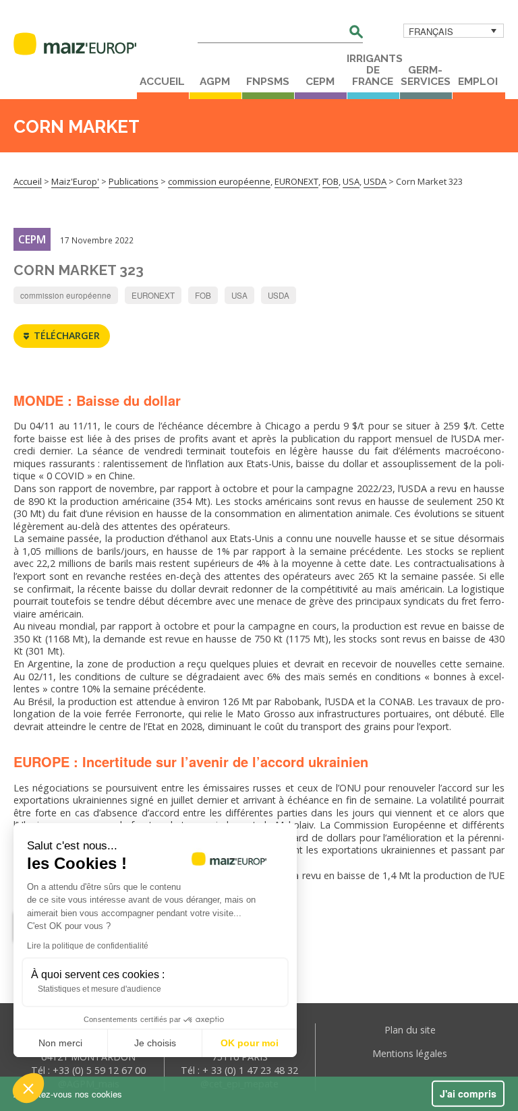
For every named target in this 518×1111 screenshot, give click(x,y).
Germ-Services (426, 76)
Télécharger (67, 335)
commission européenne (65, 295)
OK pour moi (250, 1043)
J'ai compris (468, 1093)
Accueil (162, 82)
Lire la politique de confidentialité (87, 946)
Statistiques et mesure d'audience (99, 989)
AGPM (215, 82)
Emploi (478, 82)
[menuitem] (453, 31)
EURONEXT (153, 295)
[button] (28, 1088)
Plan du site (410, 1029)
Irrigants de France (373, 70)
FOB (203, 295)
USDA (278, 295)
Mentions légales (409, 1053)
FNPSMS (267, 82)
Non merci (60, 1043)
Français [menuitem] (431, 31)
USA (239, 295)
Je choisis (155, 1043)
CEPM (320, 82)
